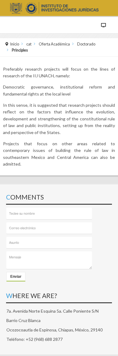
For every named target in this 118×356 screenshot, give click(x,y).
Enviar (15, 276)
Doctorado (86, 44)
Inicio (14, 44)
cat (28, 44)
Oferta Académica (54, 44)
